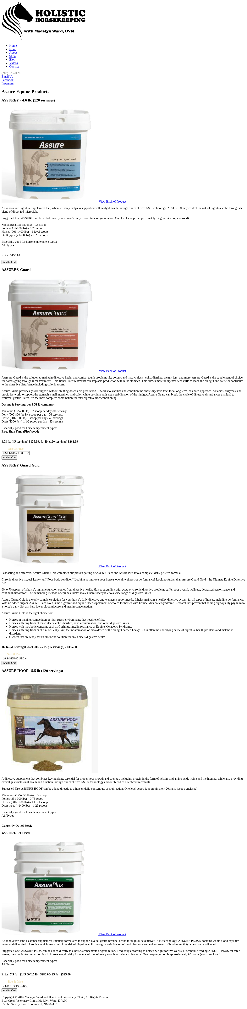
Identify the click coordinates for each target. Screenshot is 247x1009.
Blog (12, 59)
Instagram (8, 83)
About (13, 52)
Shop (12, 56)
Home (13, 45)
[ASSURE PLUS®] (50, 934)
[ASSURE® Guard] (50, 371)
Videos (13, 63)
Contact (14, 66)
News (12, 49)
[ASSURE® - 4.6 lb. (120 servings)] (50, 201)
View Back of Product (112, 201)
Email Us (7, 76)
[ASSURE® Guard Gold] (50, 566)
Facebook (8, 80)
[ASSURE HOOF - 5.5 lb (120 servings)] (50, 772)
